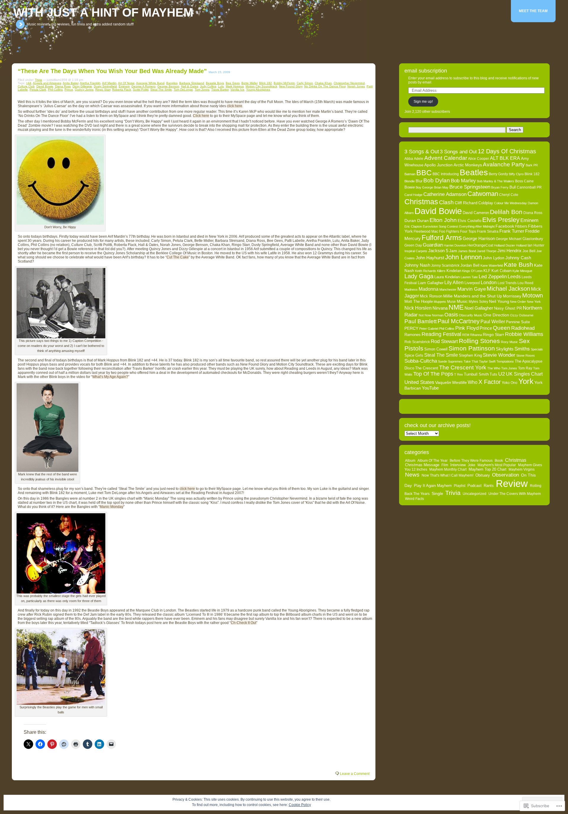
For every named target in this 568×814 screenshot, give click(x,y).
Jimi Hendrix (509, 250)
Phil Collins (55, 89)
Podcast (474, 486)
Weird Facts (414, 499)
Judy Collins (208, 86)
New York (534, 301)
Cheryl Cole (508, 195)
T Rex (458, 374)
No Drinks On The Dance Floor (325, 86)
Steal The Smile (161, 89)
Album (410, 461)
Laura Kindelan (447, 277)
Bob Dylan (436, 180)
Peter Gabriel (428, 328)
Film (444, 465)
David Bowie (44, 86)
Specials (537, 349)
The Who (493, 368)
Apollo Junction (438, 165)
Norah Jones (356, 86)
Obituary (482, 475)
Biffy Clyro (516, 174)
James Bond (467, 251)
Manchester (447, 289)
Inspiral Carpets (415, 251)
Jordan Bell (470, 265)
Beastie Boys (215, 83)
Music (462, 301)
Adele (418, 159)
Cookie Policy (300, 805)
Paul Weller (492, 321)
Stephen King (470, 355)
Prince (68, 89)
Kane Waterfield (491, 265)
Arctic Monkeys (468, 165)
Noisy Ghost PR (508, 308)
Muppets (440, 301)
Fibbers (521, 226)
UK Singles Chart (524, 374)
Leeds (514, 276)
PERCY (411, 328)
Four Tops (468, 231)
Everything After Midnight (477, 226)
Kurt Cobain (501, 270)
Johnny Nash (417, 265)
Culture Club (26, 86)
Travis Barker (220, 89)
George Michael (509, 239)
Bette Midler (249, 83)
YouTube (430, 388)
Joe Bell (528, 251)
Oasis (451, 314)
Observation (505, 475)
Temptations (505, 361)
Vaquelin (443, 382)
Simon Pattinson (471, 348)
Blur (419, 181)
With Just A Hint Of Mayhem (103, 12)
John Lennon (463, 257)
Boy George (424, 187)
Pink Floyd (467, 328)
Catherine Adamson (445, 194)
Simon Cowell (436, 349)
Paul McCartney (459, 321)
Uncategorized (474, 494)
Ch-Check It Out (243, 623)
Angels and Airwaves (47, 83)
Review (512, 483)
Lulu (221, 86)
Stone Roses (525, 355)
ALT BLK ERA (505, 158)
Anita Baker (70, 83)
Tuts (493, 374)
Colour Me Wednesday (510, 203)
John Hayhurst (430, 257)
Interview (458, 465)
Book (499, 461)
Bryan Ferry (500, 187)
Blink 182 (265, 83)
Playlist (459, 486)
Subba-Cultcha (420, 361)
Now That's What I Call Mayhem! (447, 475)
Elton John (443, 220)
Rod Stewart (444, 341)
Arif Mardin (109, 83)
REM (465, 335)
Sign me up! (423, 101)
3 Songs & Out (421, 152)
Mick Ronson (431, 296)
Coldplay (485, 203)
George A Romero (143, 86)
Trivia (38, 79)
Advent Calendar (445, 158)
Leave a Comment (354, 774)
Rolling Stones (479, 341)
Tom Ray (525, 368)
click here (234, 106)
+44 (28, 83)
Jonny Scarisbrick (445, 265)
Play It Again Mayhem (433, 486)
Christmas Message (422, 465)
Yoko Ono (509, 383)
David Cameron (476, 212)
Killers (441, 271)
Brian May (441, 187)
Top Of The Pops (433, 374)
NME (456, 307)
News (412, 475)
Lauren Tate (469, 277)
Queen (501, 328)
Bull (512, 187)
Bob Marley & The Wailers (495, 181)
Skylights (505, 349)
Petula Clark (38, 89)
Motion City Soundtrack (261, 86)
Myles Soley (478, 302)
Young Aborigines (258, 89)
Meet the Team (533, 11)
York (525, 381)
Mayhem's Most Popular (496, 465)
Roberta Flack (121, 89)
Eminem (124, 86)
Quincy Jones (84, 89)
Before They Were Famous (471, 461)
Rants (489, 485)
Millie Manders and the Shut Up (472, 296)
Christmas (421, 202)
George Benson (168, 86)
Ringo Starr (102, 89)
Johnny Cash (518, 257)
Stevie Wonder (499, 355)
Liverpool (472, 283)
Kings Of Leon (472, 271)
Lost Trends (507, 283)
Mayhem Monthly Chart (448, 469)
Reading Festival (441, 334)
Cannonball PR (529, 187)
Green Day (413, 245)
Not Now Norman (431, 315)
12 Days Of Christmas (507, 151)
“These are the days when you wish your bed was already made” (112, 71)
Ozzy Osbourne (521, 315)
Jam (453, 251)
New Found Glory (290, 86)
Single (437, 493)
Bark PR (532, 165)
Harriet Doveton (455, 245)
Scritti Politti (141, 89)
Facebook (505, 226)
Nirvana (440, 308)
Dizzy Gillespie (82, 86)
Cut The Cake (178, 257)
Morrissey (512, 296)
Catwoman (482, 193)
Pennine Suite (518, 322)
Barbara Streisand (191, 83)
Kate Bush (518, 264)
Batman (409, 174)
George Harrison (479, 238)
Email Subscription (425, 71)
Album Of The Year (432, 461)
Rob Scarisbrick (417, 342)
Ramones (412, 334)
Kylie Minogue (522, 271)
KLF (486, 270)
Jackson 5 (438, 250)
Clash (446, 202)
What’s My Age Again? (110, 377)
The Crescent (426, 368)
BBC (424, 173)
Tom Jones (202, 89)
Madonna (428, 289)
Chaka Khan (323, 83)
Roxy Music (509, 342)
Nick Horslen (418, 308)
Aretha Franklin (90, 83)
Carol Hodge (413, 195)
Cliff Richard (466, 203)
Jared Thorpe (486, 251)
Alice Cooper (478, 159)
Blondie (409, 181)
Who (472, 382)
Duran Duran (416, 220)
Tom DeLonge (183, 89)
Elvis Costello (469, 220)
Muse (451, 302)
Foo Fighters (449, 231)
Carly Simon (305, 83)
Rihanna (476, 335)
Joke (471, 465)
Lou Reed (525, 283)
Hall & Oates (189, 86)
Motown (532, 295)
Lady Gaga (418, 276)
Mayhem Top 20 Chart (487, 469)
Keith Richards (425, 271)
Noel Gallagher (478, 308)
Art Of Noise (126, 83)
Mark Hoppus (235, 86)
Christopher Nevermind (349, 83)
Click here (201, 116)
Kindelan (453, 270)
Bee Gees (233, 83)
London (489, 282)
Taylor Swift (487, 361)
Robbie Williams (524, 334)
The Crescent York (462, 367)
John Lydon (493, 257)
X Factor (489, 382)
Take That (471, 361)
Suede (442, 361)
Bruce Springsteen (469, 187)
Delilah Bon (506, 211)
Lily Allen (454, 282)
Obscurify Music (471, 315)
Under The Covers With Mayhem (514, 494)
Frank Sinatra (487, 231)
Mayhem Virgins (522, 469)
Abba (408, 159)
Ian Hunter (535, 245)
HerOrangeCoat (480, 245)
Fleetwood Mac (426, 231)
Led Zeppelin (493, 276)
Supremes (455, 361)
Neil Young (499, 301)
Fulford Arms (442, 238)
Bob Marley (463, 181)
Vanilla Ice (237, 89)
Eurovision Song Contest (440, 226)
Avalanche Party (504, 164)
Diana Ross (63, 86)
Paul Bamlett (420, 321)
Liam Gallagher (430, 283)
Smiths (522, 348)
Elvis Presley (500, 219)
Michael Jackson (508, 288)
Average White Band (150, 83)
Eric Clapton (413, 226)
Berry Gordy (498, 174)
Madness (411, 289)
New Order (518, 301)
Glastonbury (532, 239)
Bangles (172, 83)
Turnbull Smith (476, 374)
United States (419, 382)
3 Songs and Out (458, 151)
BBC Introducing (446, 174)
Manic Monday (111, 507)
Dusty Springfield (105, 86)
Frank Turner (511, 231)
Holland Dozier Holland (510, 245)
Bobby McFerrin (284, 83)
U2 (501, 374)
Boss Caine (524, 181)
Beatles (474, 172)
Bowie (409, 187)
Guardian (433, 245)
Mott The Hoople (418, 301)
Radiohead (523, 328)
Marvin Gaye (471, 289)
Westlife (459, 382)
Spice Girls (413, 355)
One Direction (496, 315)
